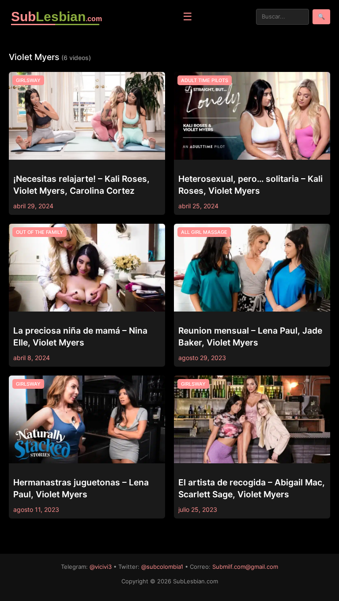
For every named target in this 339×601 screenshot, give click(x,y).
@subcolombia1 (162, 566)
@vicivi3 (101, 566)
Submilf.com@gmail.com (245, 566)
